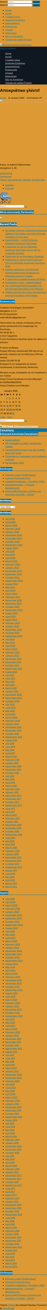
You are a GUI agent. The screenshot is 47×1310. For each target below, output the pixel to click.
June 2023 (10, 616)
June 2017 (10, 808)
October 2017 (12, 802)
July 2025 (10, 551)
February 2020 (12, 720)
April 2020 (10, 714)
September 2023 (13, 610)
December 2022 (13, 629)
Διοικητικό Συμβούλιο (15, 20)
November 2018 (13, 769)
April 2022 (10, 645)
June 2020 (10, 707)
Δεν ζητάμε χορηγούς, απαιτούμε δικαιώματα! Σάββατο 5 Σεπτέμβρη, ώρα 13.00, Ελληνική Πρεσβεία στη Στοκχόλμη (26, 234)
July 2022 (10, 639)
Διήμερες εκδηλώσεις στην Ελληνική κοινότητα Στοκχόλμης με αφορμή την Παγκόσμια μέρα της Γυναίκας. (22, 273)
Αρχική (8, 13)
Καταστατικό (11, 33)
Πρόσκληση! (6, 176)
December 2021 (13, 658)
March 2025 (11, 561)
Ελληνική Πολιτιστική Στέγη (17, 478)
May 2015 (9, 877)
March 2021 (11, 688)
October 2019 (12, 733)
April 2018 (10, 782)
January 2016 (12, 854)
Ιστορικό (9, 29)
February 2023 (12, 623)
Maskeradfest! (12, 440)
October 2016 (12, 831)
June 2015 (10, 873)
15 (7, 405)
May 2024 (10, 587)
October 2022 (12, 632)
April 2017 (10, 811)
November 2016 (13, 828)
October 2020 (12, 701)
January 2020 (12, 724)
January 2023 (12, 626)
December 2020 (13, 694)
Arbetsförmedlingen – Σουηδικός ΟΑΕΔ (25, 481)
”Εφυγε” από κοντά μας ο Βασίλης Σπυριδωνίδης (22, 179)
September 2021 (13, 668)
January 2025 (12, 567)
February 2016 (12, 850)
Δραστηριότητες (12, 23)
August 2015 (11, 870)
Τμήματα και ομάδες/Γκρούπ (18, 39)
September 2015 (13, 867)
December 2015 (13, 857)
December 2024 (13, 571)
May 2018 (9, 779)
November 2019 (13, 730)
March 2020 (11, 717)
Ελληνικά (9, 188)
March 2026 (11, 525)
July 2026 (10, 518)
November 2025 (13, 538)
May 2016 (9, 841)
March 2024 (11, 593)
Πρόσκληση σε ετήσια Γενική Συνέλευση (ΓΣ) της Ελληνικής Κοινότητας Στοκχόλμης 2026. (25, 263)
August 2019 (11, 740)
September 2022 (13, 636)
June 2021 (10, 678)
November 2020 (13, 697)
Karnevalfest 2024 (14, 462)
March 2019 (11, 756)
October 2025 (12, 541)
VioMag (11, 1305)
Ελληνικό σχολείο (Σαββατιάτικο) (20, 475)
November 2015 (13, 860)
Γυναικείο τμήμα (12, 16)
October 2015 (12, 863)
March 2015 (11, 883)
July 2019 (9, 743)
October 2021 (12, 665)
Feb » (10, 417)
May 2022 (10, 642)
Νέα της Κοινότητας (14, 36)
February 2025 (12, 564)
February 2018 (12, 789)
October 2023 (12, 606)
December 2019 (13, 727)
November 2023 (13, 603)
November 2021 (13, 662)
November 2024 (13, 574)
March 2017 (11, 815)
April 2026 (10, 522)
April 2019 (10, 753)
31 (13, 413)
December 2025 (13, 535)
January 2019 (11, 763)
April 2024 (10, 590)
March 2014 (11, 886)
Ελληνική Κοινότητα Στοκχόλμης (19, 434)
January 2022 (12, 655)
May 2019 (9, 750)
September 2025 (14, 544)
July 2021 (9, 675)
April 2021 (10, 684)
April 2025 (10, 557)
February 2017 (12, 818)
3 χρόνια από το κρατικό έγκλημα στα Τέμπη (25, 279)
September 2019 (13, 737)
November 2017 (13, 798)
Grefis (3, 97)
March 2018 (11, 785)
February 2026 (12, 528)
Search (3, 1)
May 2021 (9, 681)
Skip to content (8, 48)
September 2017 (13, 805)
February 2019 (12, 759)
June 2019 (10, 746)
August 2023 (11, 613)
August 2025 (11, 548)
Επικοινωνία (11, 26)
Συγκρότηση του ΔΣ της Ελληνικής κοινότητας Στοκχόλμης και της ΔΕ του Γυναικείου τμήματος (22, 250)
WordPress (8, 1308)
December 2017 (13, 795)
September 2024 (14, 580)
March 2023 (11, 619)
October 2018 (12, 772)
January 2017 (12, 821)
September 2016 (13, 834)
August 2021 (11, 671)
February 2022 (12, 652)
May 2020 (10, 710)
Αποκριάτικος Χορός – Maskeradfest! (23, 282)
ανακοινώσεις (6, 173)
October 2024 (12, 577)
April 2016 (10, 844)
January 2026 (12, 531)
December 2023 (13, 600)
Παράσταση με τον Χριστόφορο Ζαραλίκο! (24, 256)
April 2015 (10, 880)
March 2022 (11, 649)
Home (8, 10)
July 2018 (9, 776)
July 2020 (10, 704)
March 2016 (11, 847)
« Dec (3, 417)
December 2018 (13, 766)
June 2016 (10, 837)
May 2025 (10, 554)
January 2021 (11, 691)
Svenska (9, 185)
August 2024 (11, 584)
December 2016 (13, 824)
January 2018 (12, 792)
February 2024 (12, 597)
